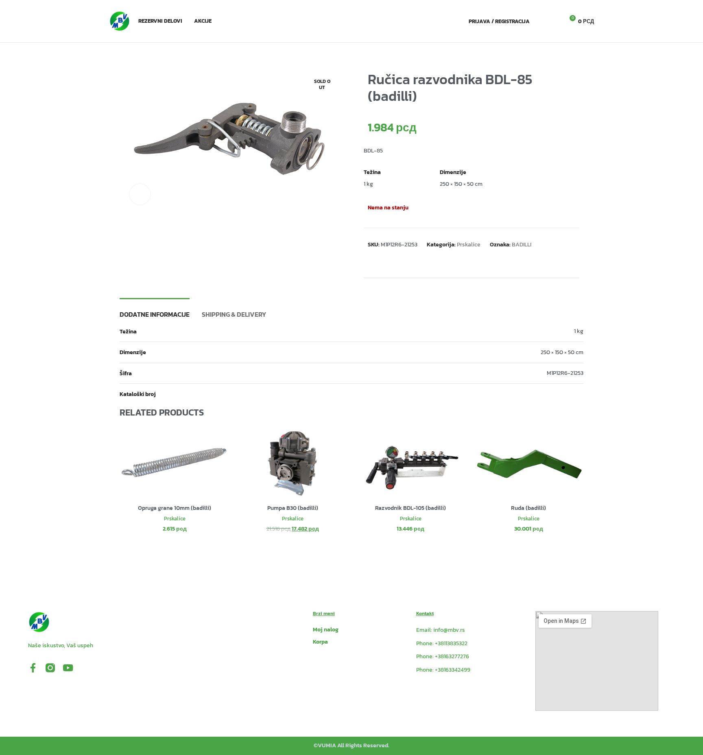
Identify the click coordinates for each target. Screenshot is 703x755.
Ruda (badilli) (528, 508)
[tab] (155, 310)
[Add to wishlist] (572, 209)
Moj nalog (325, 630)
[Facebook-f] (32, 667)
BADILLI (521, 244)
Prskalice (468, 244)
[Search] (540, 21)
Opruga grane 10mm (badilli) (174, 508)
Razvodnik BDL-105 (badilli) (410, 508)
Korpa (320, 642)
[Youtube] (67, 667)
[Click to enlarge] (140, 194)
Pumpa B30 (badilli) (292, 508)
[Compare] (557, 209)
